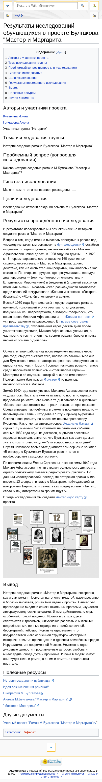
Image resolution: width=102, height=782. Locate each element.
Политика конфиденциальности (38, 773)
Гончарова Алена (16, 122)
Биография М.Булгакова (21, 693)
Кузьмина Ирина (15, 116)
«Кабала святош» (77, 317)
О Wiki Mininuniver (73, 773)
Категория (12, 732)
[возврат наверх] (51, 747)
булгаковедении (69, 244)
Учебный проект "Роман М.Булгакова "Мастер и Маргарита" (48, 723)
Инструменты (94, 16)
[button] (7, 52)
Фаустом (50, 379)
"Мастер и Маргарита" (19, 706)
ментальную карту (69, 497)
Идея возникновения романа (24, 687)
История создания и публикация (27, 680)
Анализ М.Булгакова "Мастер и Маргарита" (36, 699)
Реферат (29, 732)
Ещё (17, 15)
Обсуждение (7, 16)
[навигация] (7, 5)
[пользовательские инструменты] (94, 5)
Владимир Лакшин (76, 423)
